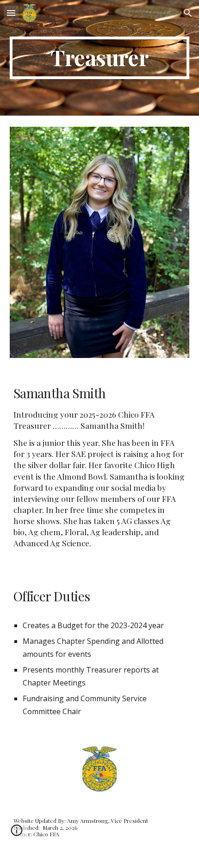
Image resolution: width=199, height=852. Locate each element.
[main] (100, 58)
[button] (11, 12)
